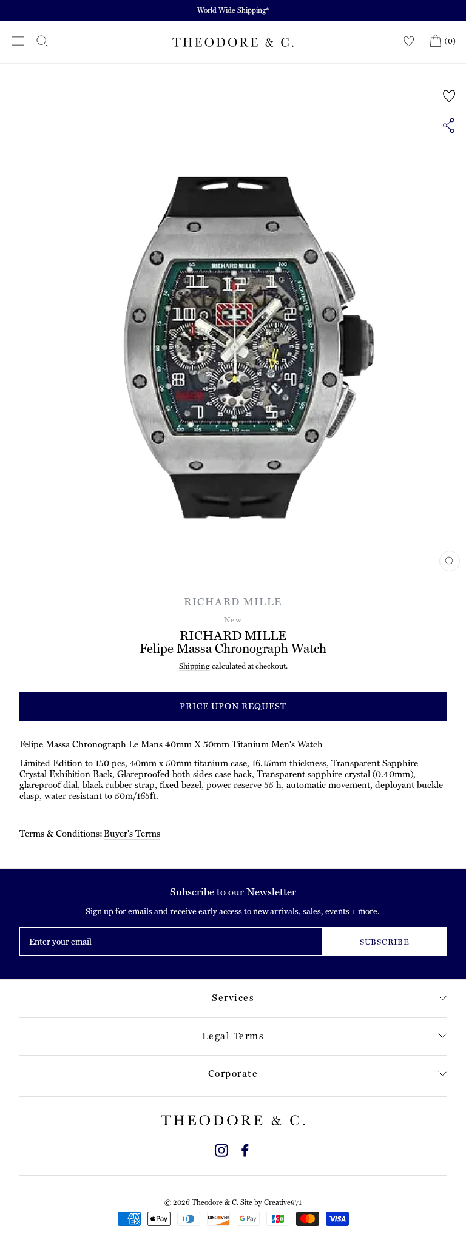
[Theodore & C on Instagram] (221, 1149)
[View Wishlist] (409, 41)
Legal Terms (233, 1036)
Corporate (233, 1073)
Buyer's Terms (132, 833)
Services (233, 997)
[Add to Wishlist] (449, 95)
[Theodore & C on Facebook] (245, 1149)
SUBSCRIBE (385, 941)
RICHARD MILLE (233, 602)
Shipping (194, 665)
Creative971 (283, 1202)
